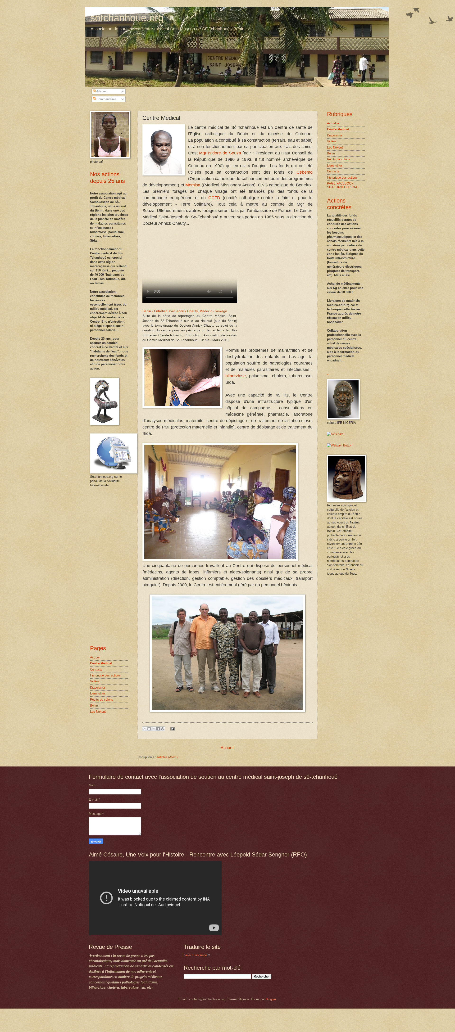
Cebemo (304, 172)
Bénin (94, 705)
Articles (101, 91)
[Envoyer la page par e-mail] (172, 728)
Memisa (192, 185)
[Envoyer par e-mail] (144, 728)
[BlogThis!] (149, 728)
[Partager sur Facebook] (158, 728)
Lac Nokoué (98, 711)
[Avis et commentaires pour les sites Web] (339, 445)
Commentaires (106, 99)
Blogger (271, 999)
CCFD (214, 197)
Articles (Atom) (167, 757)
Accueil (227, 747)
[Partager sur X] (153, 728)
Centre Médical (101, 663)
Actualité (333, 123)
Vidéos (95, 681)
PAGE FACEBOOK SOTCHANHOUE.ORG (343, 185)
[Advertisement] (104, 566)
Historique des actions (105, 675)
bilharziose (235, 376)
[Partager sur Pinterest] (162, 728)
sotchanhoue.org (127, 17)
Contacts (96, 669)
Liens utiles (98, 693)
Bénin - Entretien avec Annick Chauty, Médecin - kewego (184, 311)
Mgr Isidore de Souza (220, 153)
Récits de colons (101, 699)
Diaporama (97, 687)
